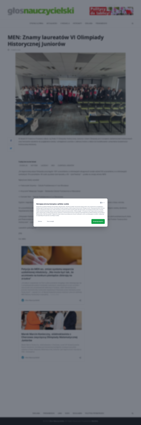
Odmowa (40, 221)
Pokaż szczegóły (50, 221)
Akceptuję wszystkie (98, 221)
